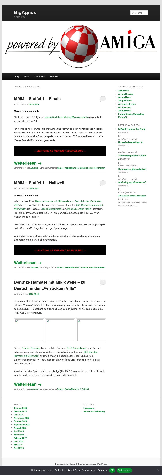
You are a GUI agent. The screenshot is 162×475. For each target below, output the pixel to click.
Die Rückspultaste (51, 208)
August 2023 (20, 427)
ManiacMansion (72, 167)
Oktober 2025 (20, 407)
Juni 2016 (18, 441)
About (26, 76)
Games (60, 167)
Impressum (88, 407)
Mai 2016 (18, 444)
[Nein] (158, 470)
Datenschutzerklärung (94, 411)
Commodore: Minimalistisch (132, 168)
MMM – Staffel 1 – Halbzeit (39, 182)
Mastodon (54, 76)
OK (112, 470)
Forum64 (122, 117)
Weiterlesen (28, 163)
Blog (17, 76)
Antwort (84, 388)
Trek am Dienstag (31, 348)
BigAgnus (25, 12)
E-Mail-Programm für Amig (131, 128)
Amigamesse (124, 107)
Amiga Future (125, 100)
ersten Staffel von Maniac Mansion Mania (66, 117)
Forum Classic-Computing (131, 113)
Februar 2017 (20, 437)
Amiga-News (124, 97)
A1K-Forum (123, 90)
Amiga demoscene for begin (132, 195)
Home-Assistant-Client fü (130, 142)
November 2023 (21, 417)
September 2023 (22, 424)
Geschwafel (39, 76)
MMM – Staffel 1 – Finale (37, 98)
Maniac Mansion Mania (79, 208)
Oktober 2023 (20, 421)
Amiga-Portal (124, 110)
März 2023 (19, 434)
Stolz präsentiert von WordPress (92, 464)
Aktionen (34, 167)
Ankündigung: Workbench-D (132, 182)
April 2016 (19, 447)
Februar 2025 (20, 411)
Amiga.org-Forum (127, 103)
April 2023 (19, 431)
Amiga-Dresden (125, 93)
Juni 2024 (18, 414)
